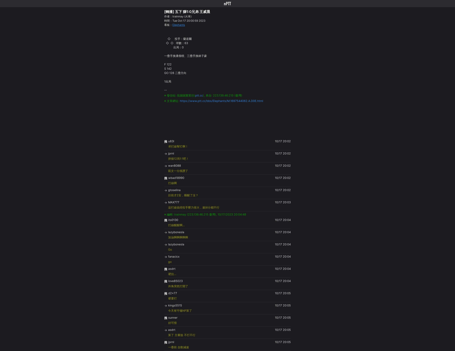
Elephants (178, 25)
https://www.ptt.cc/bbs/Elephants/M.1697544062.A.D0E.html (221, 101)
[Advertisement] (227, 119)
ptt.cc (199, 95)
